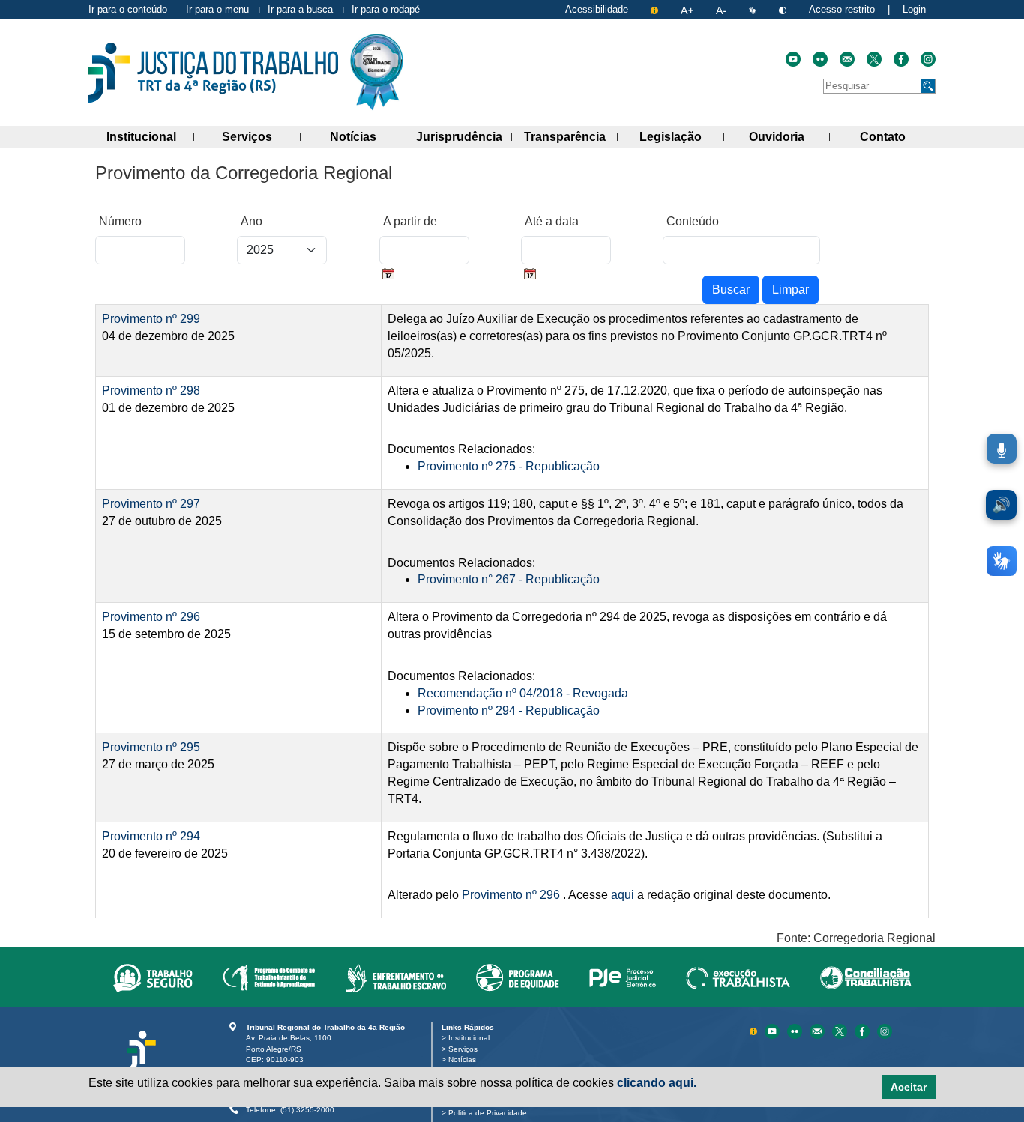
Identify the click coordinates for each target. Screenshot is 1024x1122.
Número (120, 221)
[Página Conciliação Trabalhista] (866, 977)
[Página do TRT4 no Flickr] (820, 59)
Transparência (571, 136)
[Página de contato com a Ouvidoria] (818, 1030)
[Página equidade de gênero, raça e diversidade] (517, 977)
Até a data (552, 221)
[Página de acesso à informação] (656, 9)
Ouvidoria (789, 136)
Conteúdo (692, 221)
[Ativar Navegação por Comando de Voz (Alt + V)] (1002, 449)
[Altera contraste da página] (784, 9)
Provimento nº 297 (151, 503)
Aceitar (909, 1087)
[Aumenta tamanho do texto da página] (688, 9)
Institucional (150, 136)
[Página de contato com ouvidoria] (847, 59)
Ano (251, 221)
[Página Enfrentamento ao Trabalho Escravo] (395, 977)
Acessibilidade (596, 9)
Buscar (731, 289)
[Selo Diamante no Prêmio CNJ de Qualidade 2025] (376, 72)
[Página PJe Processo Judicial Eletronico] (622, 977)
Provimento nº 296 (151, 616)
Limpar (790, 289)
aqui (622, 894)
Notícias (368, 136)
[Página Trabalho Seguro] (153, 977)
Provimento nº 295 (151, 747)
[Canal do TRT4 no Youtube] (793, 59)
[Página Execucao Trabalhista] (738, 977)
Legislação (681, 136)
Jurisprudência (464, 136)
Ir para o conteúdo (127, 9)
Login (914, 9)
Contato (898, 136)
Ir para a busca (300, 9)
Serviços (261, 136)
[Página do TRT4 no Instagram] (928, 59)
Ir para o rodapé (386, 9)
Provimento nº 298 (151, 390)
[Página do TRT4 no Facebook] (901, 59)
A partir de (410, 221)
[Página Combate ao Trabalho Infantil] (269, 977)
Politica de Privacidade (490, 1113)
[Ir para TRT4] (213, 73)
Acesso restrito (842, 9)
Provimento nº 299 (151, 318)
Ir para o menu (217, 9)
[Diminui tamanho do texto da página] (722, 9)
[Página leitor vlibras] (754, 9)
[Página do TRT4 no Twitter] (874, 59)
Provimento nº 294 (151, 836)
